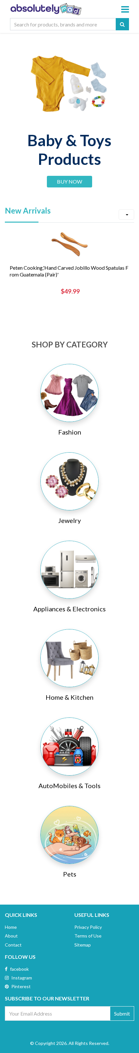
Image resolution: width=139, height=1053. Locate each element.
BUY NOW (69, 181)
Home (11, 927)
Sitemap (82, 945)
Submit (122, 1013)
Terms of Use (88, 935)
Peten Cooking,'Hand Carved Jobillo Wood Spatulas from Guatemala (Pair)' (69, 271)
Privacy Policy (88, 927)
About (11, 935)
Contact (13, 945)
